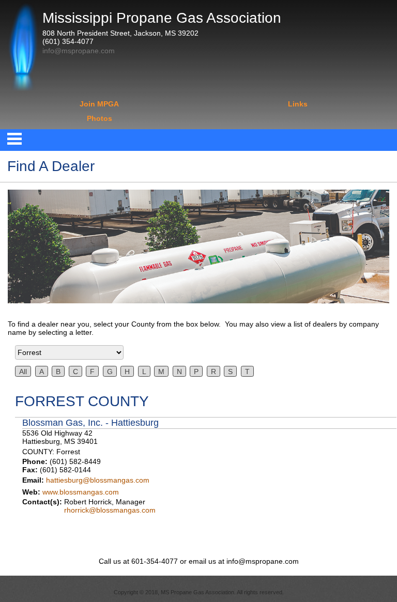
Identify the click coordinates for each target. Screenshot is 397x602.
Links (298, 104)
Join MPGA (99, 104)
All (23, 371)
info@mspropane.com (78, 51)
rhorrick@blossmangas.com (110, 510)
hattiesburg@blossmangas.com (97, 480)
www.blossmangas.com (80, 492)
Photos (99, 118)
